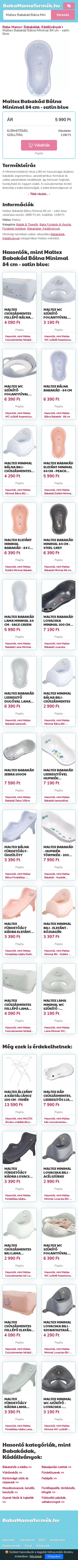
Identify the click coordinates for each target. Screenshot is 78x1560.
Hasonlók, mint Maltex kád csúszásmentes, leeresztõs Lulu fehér (56, 1122)
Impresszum (27, 1540)
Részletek (36, 1556)
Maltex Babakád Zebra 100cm (19, 772)
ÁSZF (42, 1540)
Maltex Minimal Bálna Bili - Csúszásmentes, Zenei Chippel (18, 469)
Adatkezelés (57, 1540)
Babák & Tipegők (27, 224)
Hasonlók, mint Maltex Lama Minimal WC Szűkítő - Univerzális (56, 1031)
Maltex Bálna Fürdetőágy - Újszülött (16, 850)
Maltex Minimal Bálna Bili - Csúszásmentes (57, 697)
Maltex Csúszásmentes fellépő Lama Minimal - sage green (17, 1008)
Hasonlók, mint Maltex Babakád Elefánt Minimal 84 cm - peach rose (58, 493)
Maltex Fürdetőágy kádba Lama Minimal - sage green (17, 1406)
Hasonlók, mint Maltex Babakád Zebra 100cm (17, 798)
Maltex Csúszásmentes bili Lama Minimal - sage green (17, 1253)
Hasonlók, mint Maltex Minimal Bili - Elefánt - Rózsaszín (56, 954)
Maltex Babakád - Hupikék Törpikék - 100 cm (58, 852)
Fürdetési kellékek (14, 229)
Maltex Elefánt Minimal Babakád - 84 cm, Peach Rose (19, 545)
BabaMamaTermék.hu (31, 5)
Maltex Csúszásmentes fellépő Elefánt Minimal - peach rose (18, 1330)
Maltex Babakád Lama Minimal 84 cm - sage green (19, 620)
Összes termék (11, 1546)
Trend (28, 1546)
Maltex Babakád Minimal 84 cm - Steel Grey (58, 543)
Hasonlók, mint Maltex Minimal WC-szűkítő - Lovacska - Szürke (56, 1429)
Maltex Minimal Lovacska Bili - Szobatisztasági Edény (57, 1328)
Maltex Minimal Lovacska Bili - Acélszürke (57, 1172)
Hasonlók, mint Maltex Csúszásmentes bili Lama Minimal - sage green (19, 1276)
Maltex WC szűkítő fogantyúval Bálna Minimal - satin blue (57, 317)
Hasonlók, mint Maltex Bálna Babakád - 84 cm (57, 414)
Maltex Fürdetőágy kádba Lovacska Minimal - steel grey (19, 1176)
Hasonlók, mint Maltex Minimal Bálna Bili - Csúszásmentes (56, 724)
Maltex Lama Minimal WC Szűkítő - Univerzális (54, 1006)
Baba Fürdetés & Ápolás (55, 224)
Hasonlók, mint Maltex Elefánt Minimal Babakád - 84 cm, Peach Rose (19, 570)
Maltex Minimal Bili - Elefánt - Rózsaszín (57, 927)
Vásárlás (42, 145)
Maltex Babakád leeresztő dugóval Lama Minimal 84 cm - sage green (19, 701)
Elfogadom (54, 1556)
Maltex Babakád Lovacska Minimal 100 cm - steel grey (58, 622)
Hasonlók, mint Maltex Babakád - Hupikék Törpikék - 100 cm (56, 877)
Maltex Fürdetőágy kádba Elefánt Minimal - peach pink (18, 931)
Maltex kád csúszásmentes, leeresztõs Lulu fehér (58, 1097)
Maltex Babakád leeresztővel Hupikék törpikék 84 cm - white (58, 778)
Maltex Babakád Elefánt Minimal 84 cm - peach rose (58, 469)
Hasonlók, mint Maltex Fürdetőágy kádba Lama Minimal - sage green (18, 1429)
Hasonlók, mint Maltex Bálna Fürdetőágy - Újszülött (17, 877)
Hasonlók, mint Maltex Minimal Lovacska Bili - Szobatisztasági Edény (57, 1352)
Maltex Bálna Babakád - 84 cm (57, 388)
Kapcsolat (8, 1540)
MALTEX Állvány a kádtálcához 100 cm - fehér (18, 1095)
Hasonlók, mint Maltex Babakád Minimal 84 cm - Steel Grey (58, 570)
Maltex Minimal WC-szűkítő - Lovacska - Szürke (57, 1404)
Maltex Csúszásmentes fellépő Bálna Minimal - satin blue (17, 317)
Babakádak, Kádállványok (43, 229)
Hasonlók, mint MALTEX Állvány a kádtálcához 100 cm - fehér (18, 1122)
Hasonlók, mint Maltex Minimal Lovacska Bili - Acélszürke (57, 1199)
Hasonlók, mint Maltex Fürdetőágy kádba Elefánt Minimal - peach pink (19, 954)
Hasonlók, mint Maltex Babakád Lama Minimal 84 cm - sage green (18, 647)
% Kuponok (43, 1546)
